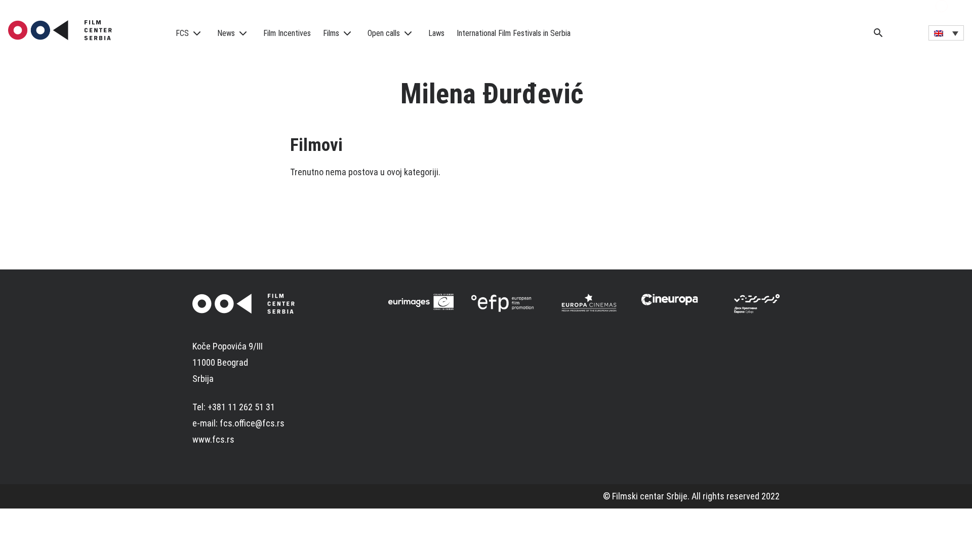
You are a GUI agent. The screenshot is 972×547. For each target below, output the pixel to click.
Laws (436, 33)
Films (331, 33)
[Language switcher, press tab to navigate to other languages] (946, 33)
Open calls (384, 33)
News (226, 33)
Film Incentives (287, 33)
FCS (182, 33)
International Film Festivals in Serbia (514, 33)
